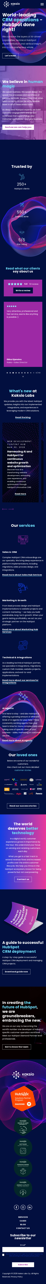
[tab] (7, 372)
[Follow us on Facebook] (16, 1207)
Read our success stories (23, 805)
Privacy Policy (17, 1276)
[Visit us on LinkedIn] (29, 1207)
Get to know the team (16, 1046)
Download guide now (16, 971)
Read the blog (23, 417)
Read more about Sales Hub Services (22, 575)
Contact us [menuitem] (23, 1228)
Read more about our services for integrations (20, 681)
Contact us (23, 879)
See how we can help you (18, 127)
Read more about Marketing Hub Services (20, 630)
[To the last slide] (4, 509)
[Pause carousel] (23, 376)
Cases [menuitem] (23, 1221)
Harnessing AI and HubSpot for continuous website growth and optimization (19, 459)
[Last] (11, 509)
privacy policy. (34, 1256)
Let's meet (10, 55)
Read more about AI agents (17, 740)
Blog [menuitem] (23, 1224)
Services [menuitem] (23, 1217)
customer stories (23, 770)
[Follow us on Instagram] (23, 1207)
